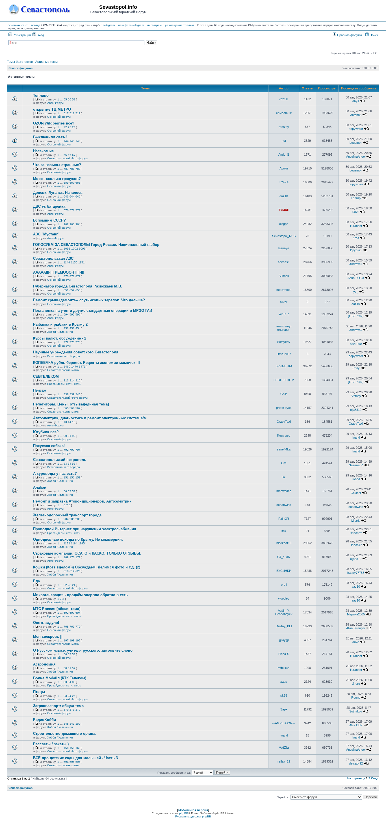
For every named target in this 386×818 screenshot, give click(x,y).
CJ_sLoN (283, 557)
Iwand (356, 437)
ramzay (284, 126)
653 (78, 290)
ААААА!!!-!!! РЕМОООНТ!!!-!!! (58, 272)
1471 (82, 366)
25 (73, 695)
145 (72, 141)
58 (73, 491)
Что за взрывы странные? (57, 165)
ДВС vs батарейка (49, 206)
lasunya (283, 248)
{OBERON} (356, 316)
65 (65, 154)
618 (66, 571)
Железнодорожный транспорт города (67, 515)
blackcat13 (283, 543)
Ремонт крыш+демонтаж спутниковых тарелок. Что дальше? (89, 300)
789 (78, 168)
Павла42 (356, 545)
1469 (67, 366)
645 (78, 196)
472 (78, 709)
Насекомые (43, 151)
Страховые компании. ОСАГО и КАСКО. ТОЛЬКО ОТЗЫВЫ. (87, 553)
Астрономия (44, 664)
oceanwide (283, 504)
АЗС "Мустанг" (46, 234)
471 (72, 709)
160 (78, 748)
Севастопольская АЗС (53, 258)
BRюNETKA (284, 366)
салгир (356, 198)
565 (66, 408)
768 (66, 626)
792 (66, 449)
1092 (74, 248)
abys (355, 101)
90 (65, 435)
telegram (109, 25)
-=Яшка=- (283, 667)
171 (78, 557)
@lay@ (284, 640)
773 (72, 342)
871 (72, 276)
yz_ (355, 291)
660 (72, 182)
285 (72, 519)
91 (69, 435)
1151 (81, 262)
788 (72, 168)
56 (69, 99)
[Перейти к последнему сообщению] (362, 101)
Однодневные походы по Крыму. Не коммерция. (78, 539)
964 (78, 224)
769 (72, 626)
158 (66, 748)
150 (78, 723)
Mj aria (355, 520)
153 (78, 477)
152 (72, 477)
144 (66, 141)
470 (66, 709)
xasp (283, 681)
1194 (74, 543)
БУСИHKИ (283, 570)
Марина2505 (356, 614)
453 (72, 328)
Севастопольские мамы (63, 370)
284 (66, 519)
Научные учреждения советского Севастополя (75, 352)
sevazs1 (284, 262)
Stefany (356, 396)
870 (66, 276)
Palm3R (283, 518)
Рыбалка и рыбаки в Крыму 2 (60, 324)
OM (283, 463)
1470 (74, 366)
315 (78, 380)
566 (72, 408)
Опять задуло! (46, 623)
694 (78, 612)
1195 (81, 543)
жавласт (356, 532)
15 (73, 422)
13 (65, 422)
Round (355, 697)
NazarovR (356, 465)
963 (72, 224)
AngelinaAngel (355, 156)
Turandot (356, 225)
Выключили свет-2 (50, 137)
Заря (283, 709)
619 (72, 571)
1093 (82, 248)
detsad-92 (356, 763)
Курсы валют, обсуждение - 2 (59, 338)
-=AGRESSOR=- (283, 723)
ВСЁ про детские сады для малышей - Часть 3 (75, 758)
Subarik (284, 276)
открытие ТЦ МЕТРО (52, 109)
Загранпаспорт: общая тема (58, 706)
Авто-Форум (55, 102)
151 (66, 477)
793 (72, 449)
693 (72, 612)
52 (73, 668)
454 (78, 328)
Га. (284, 477)
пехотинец (283, 289)
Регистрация (21, 35)
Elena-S (283, 654)
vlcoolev (283, 598)
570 (66, 210)
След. (375, 778)
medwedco (283, 491)
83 (65, 682)
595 (72, 314)
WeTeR (284, 314)
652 (72, 290)
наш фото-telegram (131, 25)
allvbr (283, 302)
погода (35, 25)
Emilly (356, 368)
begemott (356, 142)
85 (73, 682)
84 (69, 682)
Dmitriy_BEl (284, 626)
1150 (74, 262)
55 (65, 99)
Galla (283, 394)
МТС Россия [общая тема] (56, 609)
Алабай (39, 487)
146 (78, 141)
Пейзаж (39, 390)
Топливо (41, 95)
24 (73, 127)
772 (66, 342)
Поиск (373, 35)
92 (73, 435)
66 (69, 154)
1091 (67, 248)
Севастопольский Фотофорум (67, 158)
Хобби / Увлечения (60, 331)
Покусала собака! (49, 446)
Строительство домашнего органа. (64, 733)
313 (66, 380)
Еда (36, 581)
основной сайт (18, 25)
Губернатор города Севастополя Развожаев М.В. (77, 286)
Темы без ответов (20, 61)
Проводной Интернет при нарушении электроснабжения (84, 529)
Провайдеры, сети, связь (64, 383)
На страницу (356, 778)
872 (78, 276)
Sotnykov (283, 341)
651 (66, 290)
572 (78, 210)
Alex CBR (356, 725)
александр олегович (283, 328)
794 (78, 449)
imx (283, 531)
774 (78, 342)
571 (72, 210)
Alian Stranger (355, 628)
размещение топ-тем (179, 25)
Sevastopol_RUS (284, 236)
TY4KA (284, 182)
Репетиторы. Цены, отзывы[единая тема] (71, 404)
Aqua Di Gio (356, 278)
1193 (67, 543)
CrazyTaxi (284, 421)
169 (66, 557)
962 (66, 224)
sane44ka (283, 449)
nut (284, 140)
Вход (40, 35)
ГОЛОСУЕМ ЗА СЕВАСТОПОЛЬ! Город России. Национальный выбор (96, 244)
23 (69, 127)
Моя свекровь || (47, 636)
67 (73, 154)
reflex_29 (283, 761)
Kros (356, 238)
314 (72, 380)
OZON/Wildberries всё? (53, 123)
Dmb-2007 (284, 354)
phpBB (183, 813)
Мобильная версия (193, 810)
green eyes (284, 407)
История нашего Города (63, 356)
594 (66, 314)
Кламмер (283, 435)
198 (72, 640)
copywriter (356, 128)
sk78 (283, 695)
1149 (67, 262)
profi (284, 584)
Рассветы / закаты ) (51, 744)
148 (66, 723)
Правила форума (349, 35)
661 (78, 182)
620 (78, 571)
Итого (356, 683)
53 (65, 463)
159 (72, 748)
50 (65, 668)
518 (72, 113)
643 (66, 196)
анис (355, 642)
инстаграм (154, 25)
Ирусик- (356, 250)
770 (78, 626)
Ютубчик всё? (46, 432)
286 (78, 519)
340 (78, 394)
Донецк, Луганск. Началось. (58, 192)
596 (78, 314)
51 (69, 668)
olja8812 (355, 409)
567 (78, 408)
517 (66, 113)
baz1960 (356, 343)
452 (66, 328)
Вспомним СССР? (49, 220)
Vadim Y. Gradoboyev (283, 612)
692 (66, 612)
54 (69, 463)
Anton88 (355, 115)
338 (66, 394)
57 (73, 99)
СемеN (356, 493)
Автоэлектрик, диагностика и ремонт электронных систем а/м (90, 418)
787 (66, 168)
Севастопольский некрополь (59, 460)
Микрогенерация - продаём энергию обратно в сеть (80, 595)
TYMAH (283, 210)
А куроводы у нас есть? (55, 473)
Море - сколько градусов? (57, 179)
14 (69, 422)
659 (66, 182)
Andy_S (283, 154)
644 (72, 196)
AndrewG (355, 264)
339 (72, 394)
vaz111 (284, 99)
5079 (355, 212)
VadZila (284, 747)
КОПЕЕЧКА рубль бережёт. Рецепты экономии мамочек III (86, 362)
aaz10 (283, 196)
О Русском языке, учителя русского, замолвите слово (83, 650)
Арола (283, 168)
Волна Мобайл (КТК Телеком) (59, 678)
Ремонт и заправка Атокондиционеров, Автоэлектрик (82, 501)
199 (78, 640)
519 (78, 113)
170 (72, 557)
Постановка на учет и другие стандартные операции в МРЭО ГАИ (92, 310)
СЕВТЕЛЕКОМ (46, 376)
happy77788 (355, 572)
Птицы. (39, 692)
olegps (283, 224)
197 (66, 640)
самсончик (284, 113)
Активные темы (46, 61)
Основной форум (59, 116)
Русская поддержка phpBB (193, 816)
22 (65, 127)
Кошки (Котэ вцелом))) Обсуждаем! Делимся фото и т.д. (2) (86, 567)
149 (72, 723)
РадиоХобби (44, 720)
